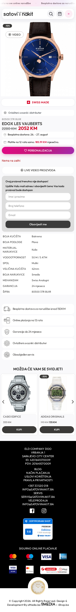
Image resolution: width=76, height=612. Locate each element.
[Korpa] (60, 14)
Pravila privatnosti (38, 480)
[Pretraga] (51, 14)
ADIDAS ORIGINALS (52, 416)
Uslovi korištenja (38, 476)
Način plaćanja (38, 473)
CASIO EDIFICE (12, 416)
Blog (38, 469)
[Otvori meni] (68, 14)
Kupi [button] (19, 429)
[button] (15, 34)
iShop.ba (63, 604)
